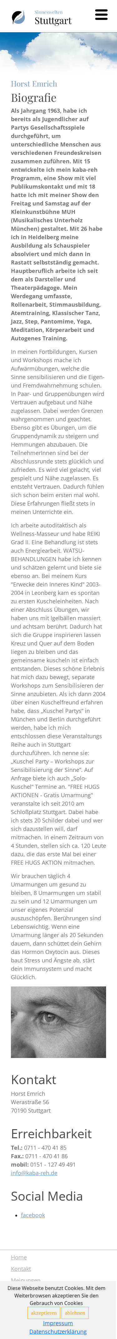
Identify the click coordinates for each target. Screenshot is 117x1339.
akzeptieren (44, 1313)
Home (19, 1257)
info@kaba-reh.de (34, 1173)
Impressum (58, 1323)
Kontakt (21, 1268)
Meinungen (26, 1280)
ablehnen (75, 1313)
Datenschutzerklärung (58, 1331)
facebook (33, 1215)
